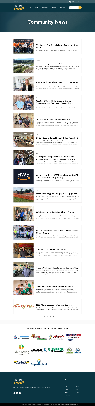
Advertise (15, 1)
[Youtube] (73, 2)
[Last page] (59, 316)
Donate (22, 1)
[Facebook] (67, 2)
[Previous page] (38, 316)
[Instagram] (70, 2)
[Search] (80, 7)
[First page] (36, 316)
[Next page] (56, 316)
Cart (26, 1)
